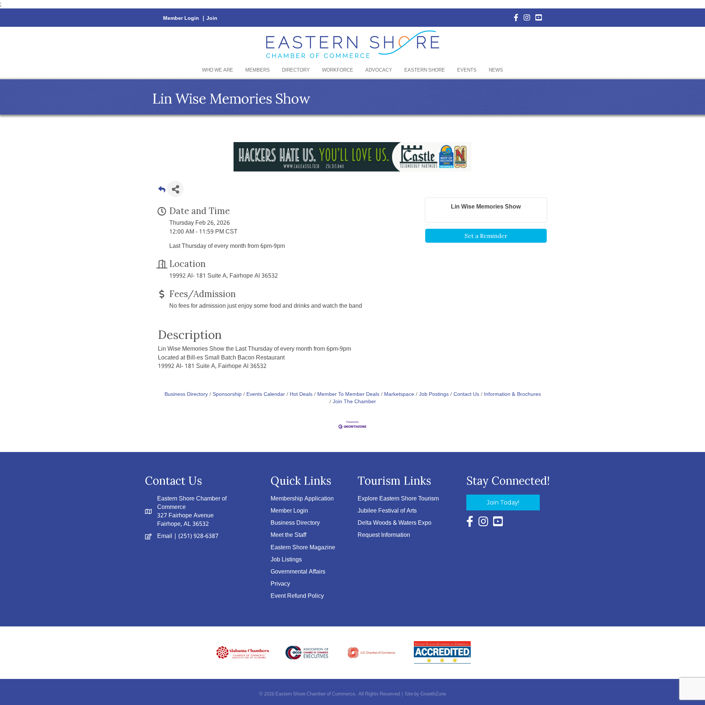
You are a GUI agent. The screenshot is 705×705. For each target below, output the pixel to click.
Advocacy (378, 70)
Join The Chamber (354, 402)
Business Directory (186, 394)
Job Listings (286, 560)
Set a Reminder (485, 235)
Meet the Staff (288, 535)
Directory (296, 70)
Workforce (337, 70)
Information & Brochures (512, 394)
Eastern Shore (424, 70)
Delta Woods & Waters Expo (394, 523)
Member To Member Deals (348, 394)
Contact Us (466, 394)
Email (164, 536)
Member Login (181, 18)
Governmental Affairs (298, 572)
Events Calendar (265, 394)
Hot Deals (301, 394)
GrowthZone (433, 694)
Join (211, 18)
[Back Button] (161, 191)
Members (257, 70)
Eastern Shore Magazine (303, 548)
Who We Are (217, 70)
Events (467, 70)
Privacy (280, 584)
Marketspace (399, 394)
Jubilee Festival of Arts (387, 511)
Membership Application (302, 499)
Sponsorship (227, 394)
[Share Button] (175, 189)
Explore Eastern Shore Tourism (398, 499)
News (496, 70)
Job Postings (434, 394)
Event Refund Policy (297, 596)
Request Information (384, 535)
